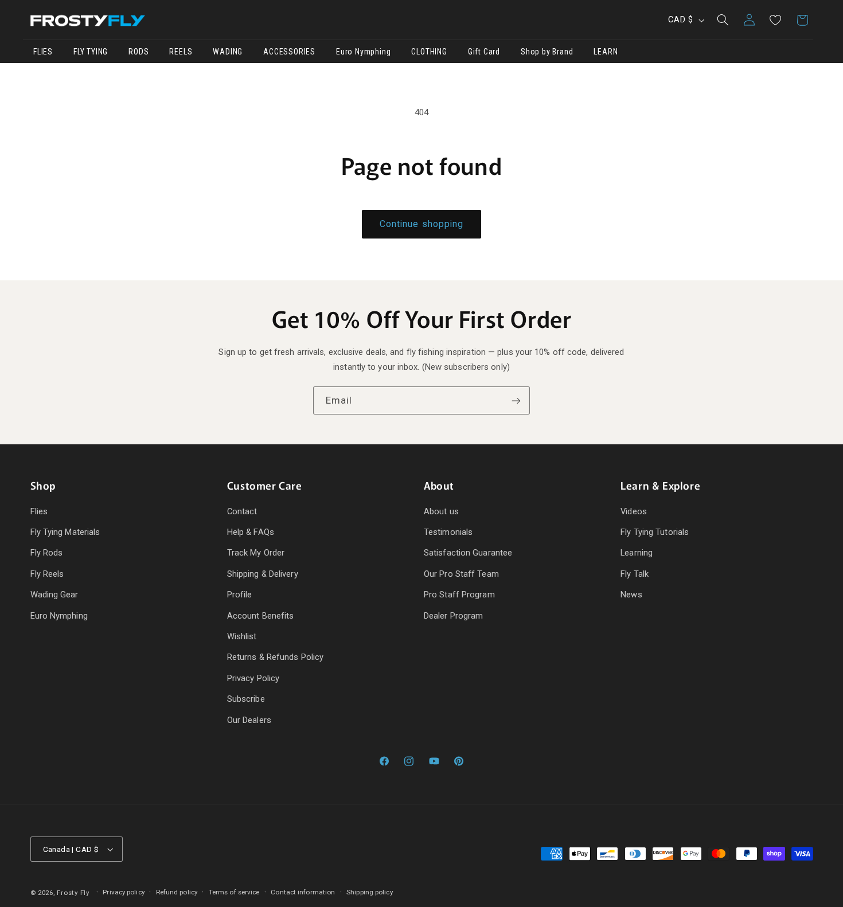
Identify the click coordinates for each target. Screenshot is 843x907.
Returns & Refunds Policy (275, 657)
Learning (636, 553)
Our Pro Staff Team (461, 574)
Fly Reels (47, 574)
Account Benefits (260, 616)
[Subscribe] (516, 400)
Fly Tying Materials (65, 532)
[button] (722, 20)
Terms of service (234, 892)
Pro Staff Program (459, 594)
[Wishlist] (775, 20)
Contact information (303, 892)
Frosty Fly (73, 893)
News (631, 594)
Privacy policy (123, 892)
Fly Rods (46, 553)
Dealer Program (453, 616)
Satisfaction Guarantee (468, 553)
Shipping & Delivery (262, 574)
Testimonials (448, 532)
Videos (633, 511)
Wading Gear (54, 594)
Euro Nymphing (59, 616)
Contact (242, 511)
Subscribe (246, 699)
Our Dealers (249, 720)
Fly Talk (634, 574)
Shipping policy (369, 892)
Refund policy (176, 892)
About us (441, 511)
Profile (239, 594)
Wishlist (242, 636)
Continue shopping (421, 223)
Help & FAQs (250, 532)
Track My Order (255, 553)
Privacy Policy (253, 678)
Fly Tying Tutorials (654, 532)
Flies (39, 511)
